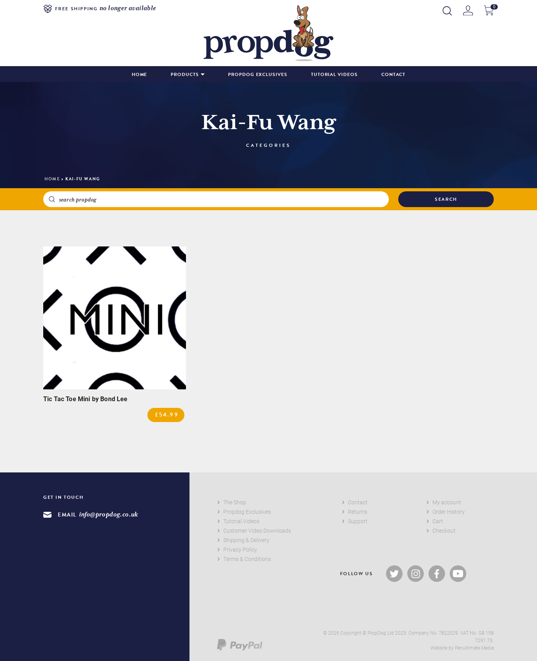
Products (185, 74)
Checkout (444, 530)
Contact (393, 74)
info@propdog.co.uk (108, 514)
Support (358, 521)
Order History (448, 511)
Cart (437, 521)
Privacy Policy (240, 549)
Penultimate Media (474, 647)
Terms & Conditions (247, 559)
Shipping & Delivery (246, 540)
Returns (357, 511)
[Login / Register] (468, 10)
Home (139, 74)
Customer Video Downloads (257, 530)
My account (446, 502)
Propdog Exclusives (257, 74)
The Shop (234, 502)
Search (446, 199)
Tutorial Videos (334, 74)
